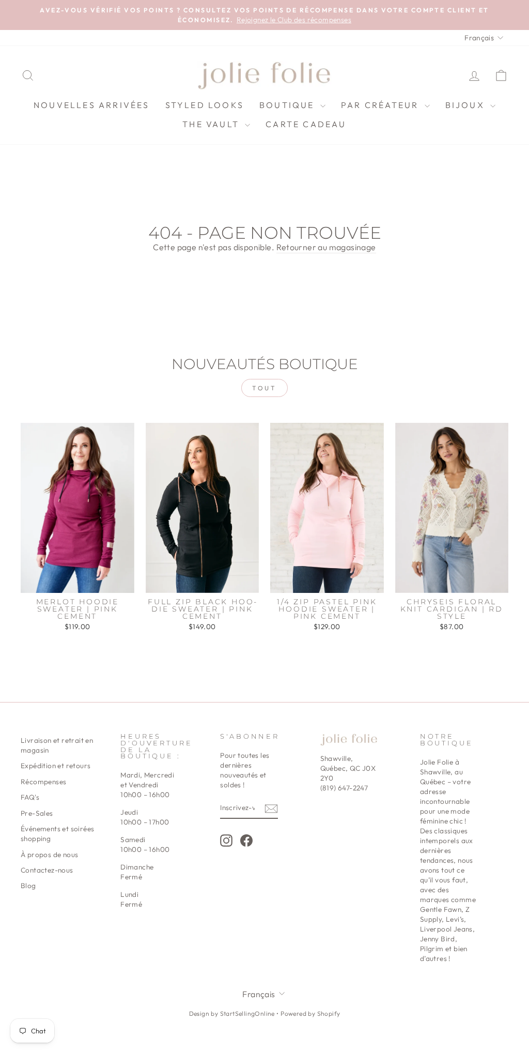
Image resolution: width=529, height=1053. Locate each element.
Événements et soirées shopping (57, 833)
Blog (28, 885)
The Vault (212, 124)
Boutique (288, 105)
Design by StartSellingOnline (233, 1013)
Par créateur (381, 105)
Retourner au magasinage (326, 247)
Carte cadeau (306, 124)
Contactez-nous (47, 870)
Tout (264, 388)
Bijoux (466, 105)
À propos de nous (49, 854)
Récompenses (43, 781)
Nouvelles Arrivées (92, 105)
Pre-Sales (37, 813)
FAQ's (30, 797)
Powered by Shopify (310, 1013)
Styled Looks (204, 105)
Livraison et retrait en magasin (57, 745)
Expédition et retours (55, 765)
